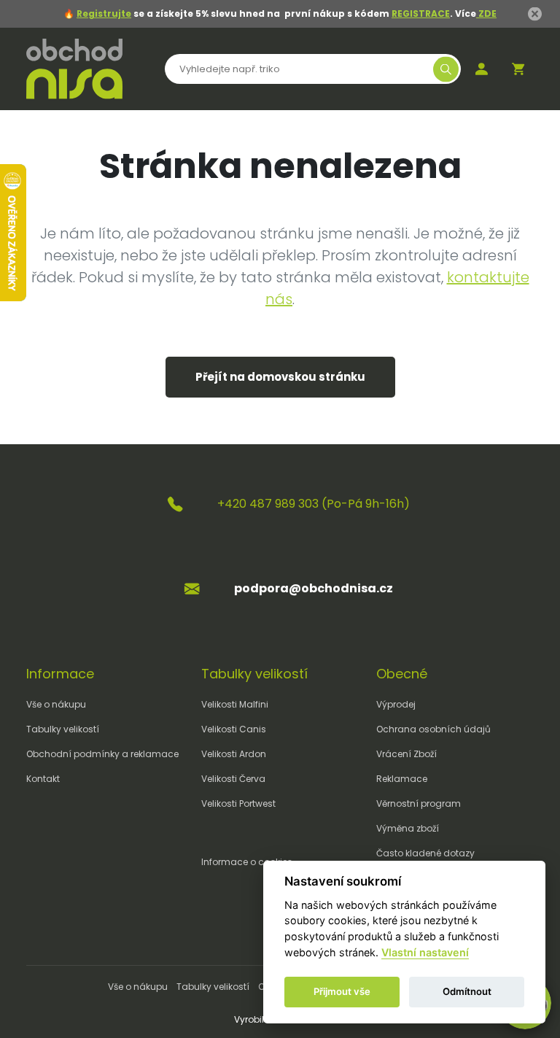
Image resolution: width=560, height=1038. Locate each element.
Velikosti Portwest (238, 803)
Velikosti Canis (233, 729)
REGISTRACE (421, 13)
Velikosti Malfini (234, 704)
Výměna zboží (407, 828)
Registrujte (104, 13)
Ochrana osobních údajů (433, 729)
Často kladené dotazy (425, 853)
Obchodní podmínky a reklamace (102, 754)
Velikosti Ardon (233, 754)
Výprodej (396, 704)
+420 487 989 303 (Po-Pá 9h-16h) (313, 503)
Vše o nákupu (56, 704)
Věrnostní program (418, 803)
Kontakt (43, 778)
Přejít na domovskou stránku (280, 376)
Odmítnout (467, 991)
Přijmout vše (342, 991)
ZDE (486, 13)
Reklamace (401, 778)
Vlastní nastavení (425, 952)
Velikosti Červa (233, 778)
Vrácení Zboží (406, 754)
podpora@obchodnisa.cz (313, 588)
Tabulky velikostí (62, 729)
